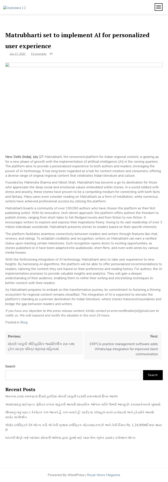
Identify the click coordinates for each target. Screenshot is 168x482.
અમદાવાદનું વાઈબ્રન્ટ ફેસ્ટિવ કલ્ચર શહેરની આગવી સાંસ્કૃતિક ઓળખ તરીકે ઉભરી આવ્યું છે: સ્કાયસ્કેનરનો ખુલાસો (83, 404)
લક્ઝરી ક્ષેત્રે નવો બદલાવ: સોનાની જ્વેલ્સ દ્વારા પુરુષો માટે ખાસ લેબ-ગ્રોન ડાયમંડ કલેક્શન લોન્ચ (70, 438)
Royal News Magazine (103, 475)
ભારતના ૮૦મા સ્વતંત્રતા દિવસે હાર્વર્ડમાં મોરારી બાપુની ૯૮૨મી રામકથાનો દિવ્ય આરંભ (61, 396)
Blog (24, 322)
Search (10, 366)
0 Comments (39, 54)
